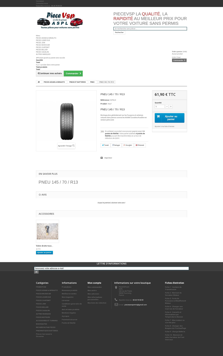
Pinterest (140, 145)
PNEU (92, 82)
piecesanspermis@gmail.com (136, 305)
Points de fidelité (68, 323)
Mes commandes (95, 287)
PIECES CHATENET (43, 47)
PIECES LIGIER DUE (43, 40)
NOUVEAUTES (41, 324)
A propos (65, 316)
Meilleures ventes (69, 294)
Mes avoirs (92, 290)
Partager (116, 145)
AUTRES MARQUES (43, 54)
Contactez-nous (42, 3)
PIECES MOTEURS (43, 317)
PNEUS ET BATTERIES (77, 82)
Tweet (106, 145)
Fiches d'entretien (174, 283)
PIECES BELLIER (42, 50)
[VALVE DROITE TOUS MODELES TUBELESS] (47, 231)
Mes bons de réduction (97, 303)
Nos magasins (67, 297)
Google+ (128, 145)
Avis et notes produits (70, 309)
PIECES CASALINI (42, 52)
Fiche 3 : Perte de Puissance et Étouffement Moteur (175, 301)
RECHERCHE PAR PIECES (45, 327)
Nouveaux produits (69, 290)
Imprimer (108, 158)
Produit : (104, 104)
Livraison (65, 300)
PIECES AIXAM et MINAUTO (46, 38)
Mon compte (94, 283)
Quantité (158, 103)
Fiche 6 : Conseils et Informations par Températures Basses (174, 314)
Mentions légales (69, 313)
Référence (105, 100)
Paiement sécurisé (69, 320)
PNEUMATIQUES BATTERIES (47, 331)
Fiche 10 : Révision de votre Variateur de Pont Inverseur (174, 337)
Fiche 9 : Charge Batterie (175, 332)
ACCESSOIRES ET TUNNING (47, 321)
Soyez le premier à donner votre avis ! (111, 203)
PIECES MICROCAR (43, 45)
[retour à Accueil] (38, 82)
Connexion (40, 1)
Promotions (66, 287)
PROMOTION (41, 287)
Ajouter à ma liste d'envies (164, 126)
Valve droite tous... (44, 246)
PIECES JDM (40, 43)
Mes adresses (93, 294)
